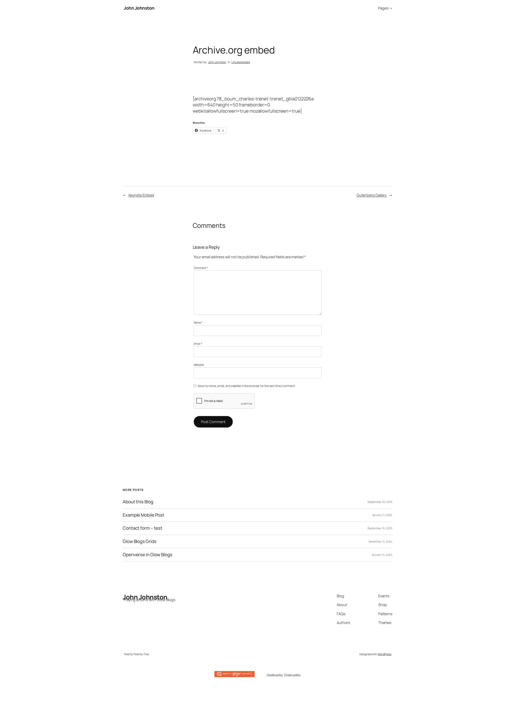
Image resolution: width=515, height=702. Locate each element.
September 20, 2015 (380, 502)
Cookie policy (275, 674)
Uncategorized (240, 62)
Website (199, 365)
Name (198, 322)
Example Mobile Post (143, 515)
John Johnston (139, 8)
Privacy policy (292, 674)
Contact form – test (142, 528)
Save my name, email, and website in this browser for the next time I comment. (246, 386)
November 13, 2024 (380, 541)
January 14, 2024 (382, 555)
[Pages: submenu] (391, 8)
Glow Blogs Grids (139, 541)
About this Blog (138, 501)
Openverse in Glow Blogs (147, 554)
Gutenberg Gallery (371, 195)
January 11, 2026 (382, 515)
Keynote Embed (141, 195)
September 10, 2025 (380, 528)
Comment (201, 268)
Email (198, 343)
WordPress (384, 654)
